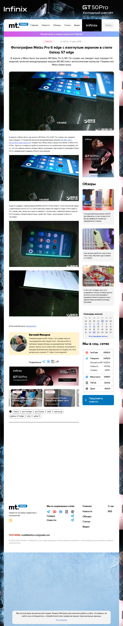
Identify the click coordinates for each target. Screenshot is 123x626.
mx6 (49, 411)
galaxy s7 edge (17, 416)
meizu (16, 411)
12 (106, 327)
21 (86, 332)
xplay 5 (37, 416)
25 (90, 321)
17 (98, 329)
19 (106, 329)
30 (111, 321)
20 (111, 329)
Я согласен (61, 620)
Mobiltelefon (31, 326)
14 (86, 329)
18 (102, 329)
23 (94, 332)
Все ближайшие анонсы (98, 336)
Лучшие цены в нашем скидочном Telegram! (61, 34)
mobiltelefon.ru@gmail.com (35, 535)
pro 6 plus (39, 411)
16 (94, 329)
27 (98, 321)
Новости (48, 42)
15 (90, 329)
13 (110, 327)
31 (86, 324)
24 (86, 321)
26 (94, 321)
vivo (28, 416)
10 (98, 327)
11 (102, 327)
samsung (58, 411)
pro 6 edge (27, 411)
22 (90, 332)
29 (106, 321)
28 (102, 321)
